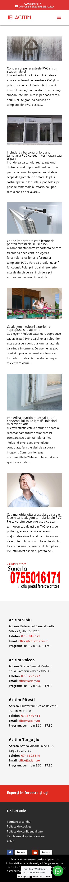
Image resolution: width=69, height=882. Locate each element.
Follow (21, 852)
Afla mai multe (42, 876)
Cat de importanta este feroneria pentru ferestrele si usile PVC (30, 242)
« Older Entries (16, 564)
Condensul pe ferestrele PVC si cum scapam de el (32, 70)
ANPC (10, 841)
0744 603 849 (30, 755)
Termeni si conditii (19, 821)
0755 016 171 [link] (30, 636)
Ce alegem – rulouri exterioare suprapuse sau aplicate (29, 328)
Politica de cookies (19, 826)
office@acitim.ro (29, 681)
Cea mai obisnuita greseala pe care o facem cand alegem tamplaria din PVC (34, 516)
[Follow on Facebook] (10, 853)
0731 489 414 (30, 716)
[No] (64, 868)
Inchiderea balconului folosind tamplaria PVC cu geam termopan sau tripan (34, 155)
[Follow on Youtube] (35, 853)
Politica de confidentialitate (25, 831)
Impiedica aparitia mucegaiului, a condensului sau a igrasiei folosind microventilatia (32, 421)
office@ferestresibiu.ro (33, 641)
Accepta (23, 876)
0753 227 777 (30, 676)
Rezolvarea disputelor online (25, 836)
